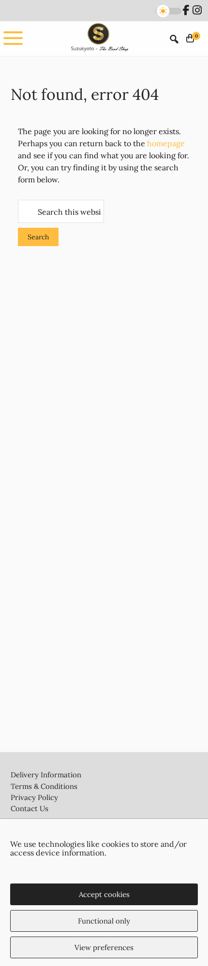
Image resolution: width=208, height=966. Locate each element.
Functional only (104, 920)
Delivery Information (46, 774)
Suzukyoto (98, 38)
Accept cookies (104, 894)
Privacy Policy (34, 797)
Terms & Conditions (44, 786)
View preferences (104, 947)
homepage (166, 143)
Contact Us (29, 808)
